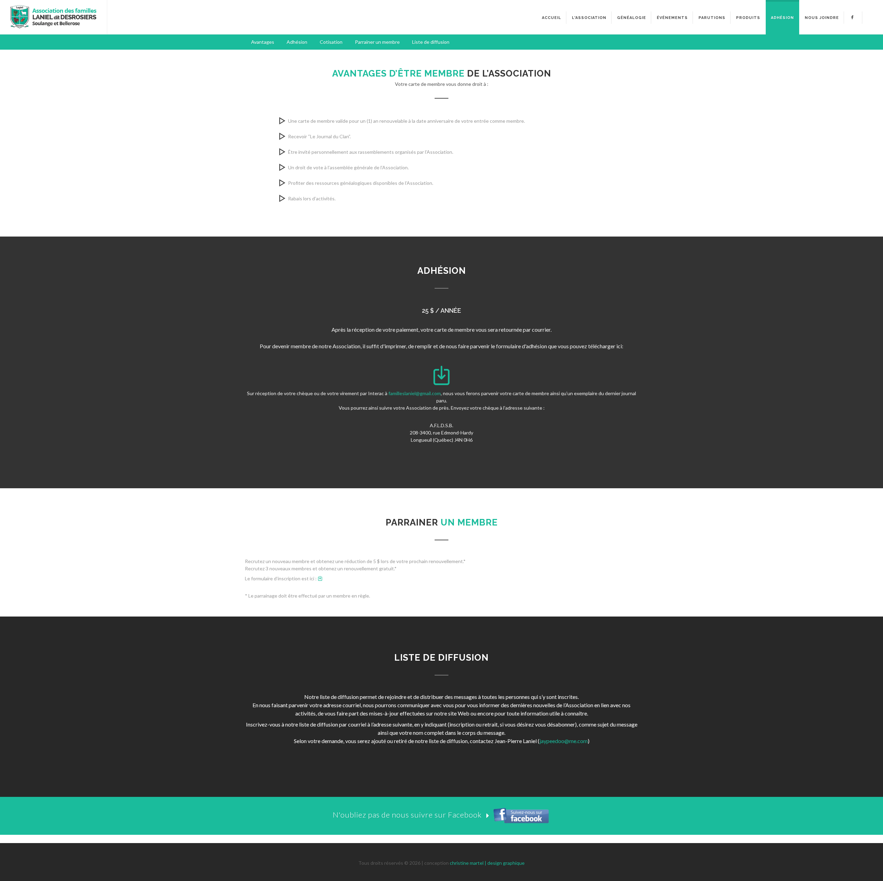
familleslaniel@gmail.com (414, 393)
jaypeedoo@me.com (563, 741)
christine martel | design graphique (487, 863)
